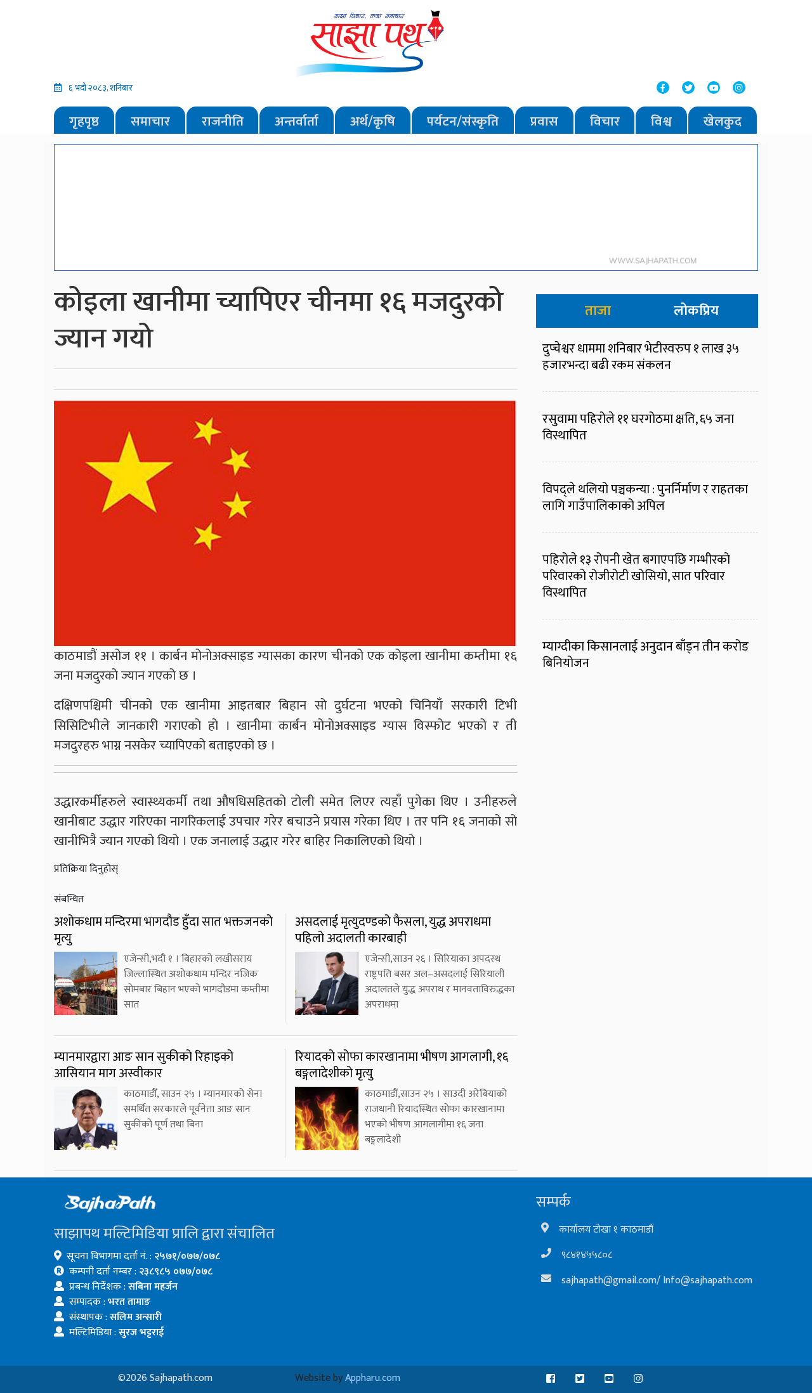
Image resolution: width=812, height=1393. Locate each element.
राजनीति (223, 121)
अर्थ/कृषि (372, 121)
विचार (605, 121)
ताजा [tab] (598, 311)
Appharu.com (372, 1378)
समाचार (150, 121)
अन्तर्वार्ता (296, 121)
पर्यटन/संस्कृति (463, 121)
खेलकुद (723, 121)
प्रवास (544, 121)
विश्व (661, 121)
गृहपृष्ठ (84, 121)
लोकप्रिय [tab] (696, 311)
